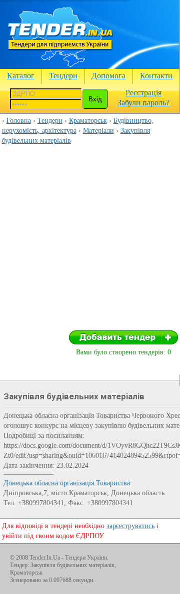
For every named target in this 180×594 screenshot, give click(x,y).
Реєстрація (144, 92)
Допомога (109, 75)
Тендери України (86, 557)
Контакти (156, 75)
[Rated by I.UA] (148, 559)
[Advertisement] (90, 240)
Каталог (20, 75)
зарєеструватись (130, 526)
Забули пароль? (144, 102)
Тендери (63, 75)
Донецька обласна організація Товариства (67, 483)
